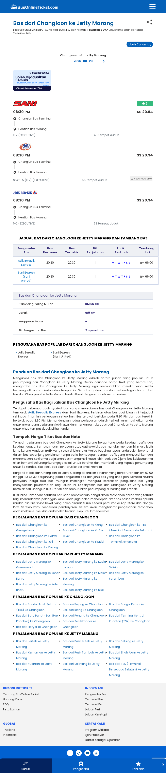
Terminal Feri (94, 704)
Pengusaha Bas (95, 694)
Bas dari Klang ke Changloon (83, 610)
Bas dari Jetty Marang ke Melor (84, 573)
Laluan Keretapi (96, 714)
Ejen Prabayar (94, 735)
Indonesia (10, 735)
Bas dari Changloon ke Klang (83, 525)
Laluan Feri (92, 709)
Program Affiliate (97, 730)
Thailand (9, 730)
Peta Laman (11, 709)
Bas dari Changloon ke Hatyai (36, 536)
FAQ (6, 704)
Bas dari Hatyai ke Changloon (36, 627)
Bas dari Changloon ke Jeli (34, 542)
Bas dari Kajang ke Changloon (83, 604)
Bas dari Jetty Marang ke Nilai (83, 590)
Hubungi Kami (12, 699)
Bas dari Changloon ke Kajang (37, 547)
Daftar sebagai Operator (102, 740)
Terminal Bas (94, 699)
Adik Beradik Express (44, 412)
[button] (32, 80)
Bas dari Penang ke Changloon (84, 616)
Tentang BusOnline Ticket (21, 694)
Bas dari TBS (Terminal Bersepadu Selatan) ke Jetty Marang (129, 669)
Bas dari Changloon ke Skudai (83, 542)
